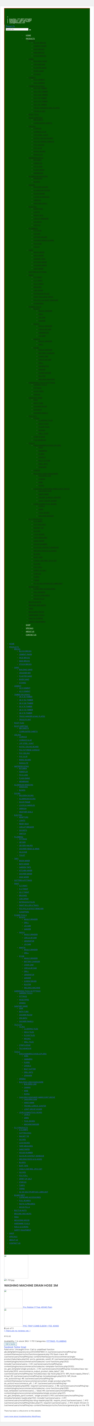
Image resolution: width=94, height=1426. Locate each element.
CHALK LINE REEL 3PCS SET (45, 560)
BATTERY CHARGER (46, 353)
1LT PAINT (38, 277)
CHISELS (42, 457)
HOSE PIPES (39, 391)
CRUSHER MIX (39, 64)
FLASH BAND (39, 170)
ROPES (41, 485)
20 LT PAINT (39, 284)
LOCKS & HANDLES (41, 197)
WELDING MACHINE (47, 379)
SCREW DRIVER (45, 373)
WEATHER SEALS (40, 203)
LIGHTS (37, 212)
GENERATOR (44, 333)
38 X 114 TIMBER (40, 101)
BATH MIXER (39, 255)
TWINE (36, 580)
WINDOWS (38, 178)
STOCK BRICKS (40, 56)
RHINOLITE (38, 155)
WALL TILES (43, 433)
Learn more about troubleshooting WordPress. (22, 1416)
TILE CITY (33, 416)
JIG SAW (42, 317)
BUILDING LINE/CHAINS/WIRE (46, 474)
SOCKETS (38, 222)
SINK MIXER (38, 269)
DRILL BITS (43, 464)
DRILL (41, 314)
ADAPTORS (38, 209)
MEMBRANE (38, 173)
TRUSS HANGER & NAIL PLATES (47, 108)
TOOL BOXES (44, 513)
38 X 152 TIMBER (41, 91)
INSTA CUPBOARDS (42, 595)
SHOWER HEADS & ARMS (44, 240)
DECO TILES (43, 424)
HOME (28, 35)
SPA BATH (38, 410)
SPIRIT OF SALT (40, 570)
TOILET (37, 247)
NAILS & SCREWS (36, 618)
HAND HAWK (44, 494)
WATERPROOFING (36, 158)
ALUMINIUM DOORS (42, 190)
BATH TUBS (38, 403)
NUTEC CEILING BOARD (43, 138)
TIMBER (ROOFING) (37, 86)
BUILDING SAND (40, 61)
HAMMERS (43, 451)
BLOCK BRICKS (40, 43)
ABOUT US (30, 631)
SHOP (28, 625)
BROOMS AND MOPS (37, 605)
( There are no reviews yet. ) (17, 1330)
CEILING (32, 126)
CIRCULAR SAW (45, 329)
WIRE (41, 482)
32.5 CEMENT (39, 80)
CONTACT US (31, 635)
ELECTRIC (33, 207)
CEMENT (32, 77)
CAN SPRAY (38, 290)
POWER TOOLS (35, 307)
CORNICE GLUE (40, 132)
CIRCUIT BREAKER (41, 219)
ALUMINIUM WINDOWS (38, 176)
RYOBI (36, 348)
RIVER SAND (39, 71)
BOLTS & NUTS (35, 602)
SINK (36, 400)
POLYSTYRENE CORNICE (44, 141)
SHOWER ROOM (40, 406)
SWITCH (37, 225)
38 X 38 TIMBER (40, 88)
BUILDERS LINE (45, 476)
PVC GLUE (38, 148)
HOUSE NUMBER (40, 544)
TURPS (36, 577)
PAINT (31, 275)
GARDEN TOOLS (40, 385)
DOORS (32, 185)
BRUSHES (37, 287)
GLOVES (37, 531)
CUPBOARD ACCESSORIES (44, 589)
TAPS (31, 250)
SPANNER (43, 467)
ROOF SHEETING (35, 118)
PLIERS (41, 454)
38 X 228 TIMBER (41, 95)
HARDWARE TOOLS (36, 615)
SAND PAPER (39, 541)
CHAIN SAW (43, 356)
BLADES (37, 554)
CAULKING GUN (45, 491)
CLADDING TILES (46, 420)
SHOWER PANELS (41, 413)
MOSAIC (42, 430)
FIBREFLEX (38, 163)
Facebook (8, 1347)
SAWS (41, 509)
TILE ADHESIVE (40, 440)
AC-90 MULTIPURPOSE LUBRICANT (48, 583)
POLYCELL (38, 567)
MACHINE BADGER (46, 516)
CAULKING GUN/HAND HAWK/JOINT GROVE (52, 489)
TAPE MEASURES (40, 538)
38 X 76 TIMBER (40, 105)
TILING (36, 418)
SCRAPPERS (39, 303)
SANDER (42, 321)
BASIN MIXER (39, 252)
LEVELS (42, 506)
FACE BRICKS (39, 49)
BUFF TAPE (38, 557)
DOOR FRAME (39, 194)
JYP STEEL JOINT (41, 135)
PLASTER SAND (40, 68)
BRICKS (32, 41)
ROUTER (42, 376)
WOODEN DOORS (41, 187)
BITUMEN (37, 160)
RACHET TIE (38, 528)
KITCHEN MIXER (40, 262)
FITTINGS (37, 230)
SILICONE (38, 244)
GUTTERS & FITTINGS (38, 272)
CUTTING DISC (40, 524)
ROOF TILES (34, 114)
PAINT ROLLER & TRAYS (43, 297)
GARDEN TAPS (39, 259)
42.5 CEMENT (39, 83)
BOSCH (37, 309)
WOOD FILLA (39, 599)
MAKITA (37, 339)
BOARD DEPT (34, 587)
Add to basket (10, 1344)
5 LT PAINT (38, 280)
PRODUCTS (30, 38)
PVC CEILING (39, 145)
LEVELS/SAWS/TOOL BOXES (45, 504)
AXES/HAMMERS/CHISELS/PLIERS (47, 445)
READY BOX (38, 215)
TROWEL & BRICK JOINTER (50, 497)
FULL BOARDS (39, 592)
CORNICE (37, 128)
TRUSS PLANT (40, 111)
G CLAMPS (38, 521)
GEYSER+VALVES (40, 237)
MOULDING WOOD (36, 612)
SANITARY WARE (35, 398)
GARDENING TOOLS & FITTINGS (42, 383)
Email (23, 1347)
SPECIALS (29, 628)
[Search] (30, 29)
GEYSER (37, 234)
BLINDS (37, 182)
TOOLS (32, 443)
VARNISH (37, 200)
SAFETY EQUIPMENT (37, 622)
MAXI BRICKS (39, 52)
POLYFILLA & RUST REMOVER (46, 300)
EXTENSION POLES (41, 294)
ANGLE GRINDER (45, 311)
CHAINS (42, 479)
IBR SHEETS (38, 120)
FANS (31, 608)
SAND (31, 59)
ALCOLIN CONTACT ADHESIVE (46, 547)
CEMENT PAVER (40, 46)
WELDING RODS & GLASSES (45, 551)
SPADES (37, 394)
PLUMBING (33, 228)
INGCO (36, 324)
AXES (41, 447)
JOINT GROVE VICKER (48, 501)
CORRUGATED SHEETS (43, 123)
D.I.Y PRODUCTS (35, 519)
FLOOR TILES (44, 427)
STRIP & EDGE (39, 437)
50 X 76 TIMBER (40, 98)
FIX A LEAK (38, 166)
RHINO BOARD (40, 151)
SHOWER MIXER (40, 265)
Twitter (17, 1347)
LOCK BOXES (39, 534)
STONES (37, 74)
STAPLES (37, 574)
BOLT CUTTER (44, 460)
